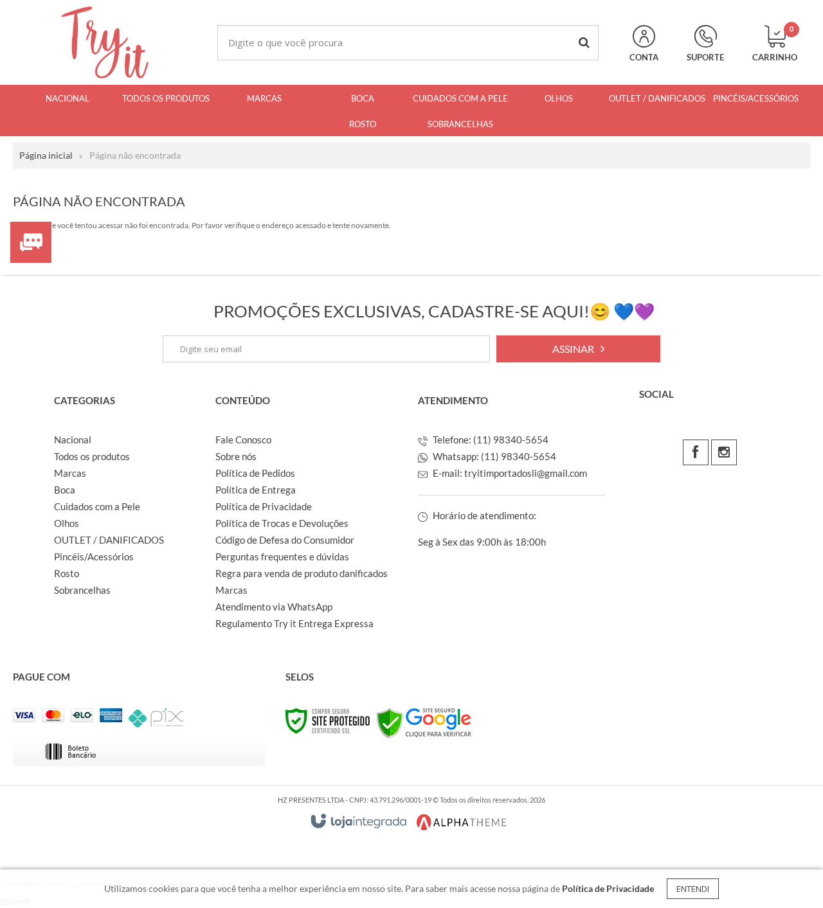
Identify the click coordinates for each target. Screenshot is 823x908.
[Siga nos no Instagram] (724, 452)
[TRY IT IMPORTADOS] (105, 42)
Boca (64, 489)
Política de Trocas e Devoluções (281, 523)
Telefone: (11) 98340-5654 (489, 439)
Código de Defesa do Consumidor (284, 540)
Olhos (66, 523)
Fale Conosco (243, 439)
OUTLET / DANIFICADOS (109, 540)
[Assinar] (578, 348)
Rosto (66, 573)
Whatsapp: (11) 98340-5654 (493, 456)
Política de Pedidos (255, 473)
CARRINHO (774, 43)
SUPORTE (705, 57)
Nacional (72, 439)
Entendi (692, 889)
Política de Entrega (255, 489)
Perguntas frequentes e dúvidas (282, 556)
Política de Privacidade (263, 506)
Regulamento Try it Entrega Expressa (294, 623)
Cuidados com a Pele (97, 506)
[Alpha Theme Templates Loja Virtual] (462, 822)
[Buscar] (584, 42)
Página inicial (46, 155)
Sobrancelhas (82, 590)
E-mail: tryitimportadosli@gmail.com (509, 473)
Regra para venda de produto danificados (301, 573)
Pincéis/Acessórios (94, 556)
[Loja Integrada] (359, 821)
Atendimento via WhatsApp (273, 606)
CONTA (643, 57)
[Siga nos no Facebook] (696, 452)
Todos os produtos (92, 456)
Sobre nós (236, 456)
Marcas (70, 473)
